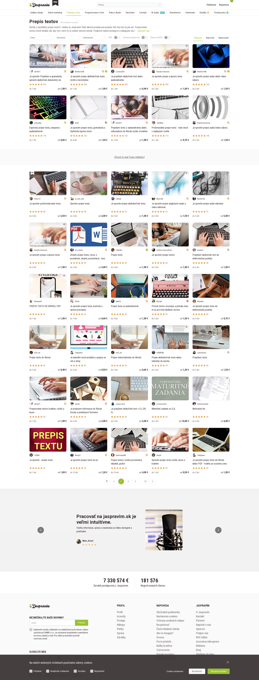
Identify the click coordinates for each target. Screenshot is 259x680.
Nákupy (121, 624)
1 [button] (121, 481)
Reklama (200, 645)
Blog (198, 650)
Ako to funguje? (164, 633)
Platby (120, 629)
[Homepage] (39, 5)
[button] (114, 481)
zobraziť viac (143, 30)
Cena (32, 37)
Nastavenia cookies (167, 616)
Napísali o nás (203, 624)
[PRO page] (55, 3)
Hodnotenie (88, 37)
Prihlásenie (211, 5)
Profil (120, 612)
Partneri (200, 620)
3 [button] (135, 481)
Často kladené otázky (167, 629)
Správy (120, 633)
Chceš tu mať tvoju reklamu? (129, 157)
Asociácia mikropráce (207, 641)
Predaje (121, 620)
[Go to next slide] (218, 530)
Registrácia (224, 5)
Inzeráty (121, 616)
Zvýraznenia (163, 650)
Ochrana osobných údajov (170, 620)
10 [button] (145, 481)
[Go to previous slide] (40, 530)
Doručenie (61, 37)
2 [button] (128, 481)
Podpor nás (202, 633)
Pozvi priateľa (163, 641)
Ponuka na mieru (165, 654)
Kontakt (200, 616)
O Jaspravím (202, 612)
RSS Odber (202, 637)
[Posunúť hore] (107, 481)
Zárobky (121, 637)
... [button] (140, 481)
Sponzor (200, 629)
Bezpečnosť (162, 624)
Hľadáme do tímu (205, 654)
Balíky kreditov (164, 645)
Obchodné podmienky (168, 612)
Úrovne (160, 637)
